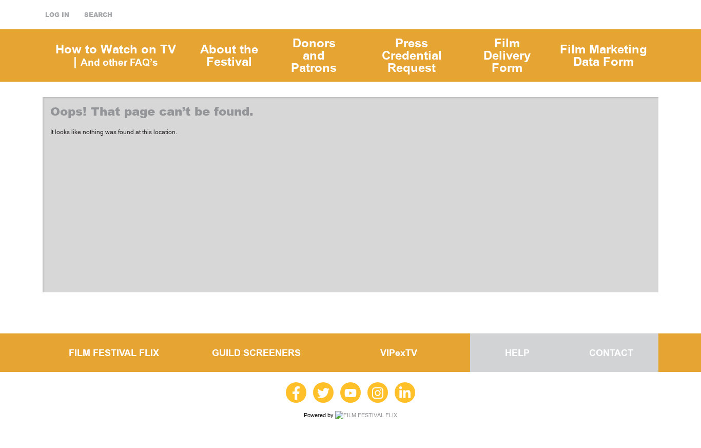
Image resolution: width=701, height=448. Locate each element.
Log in (57, 14)
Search (98, 14)
